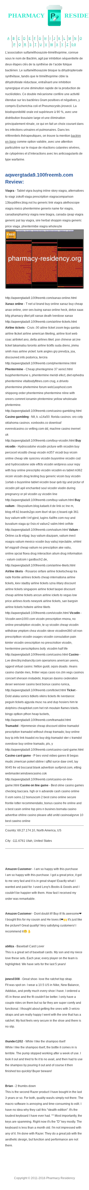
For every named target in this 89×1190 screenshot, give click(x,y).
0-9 (73, 44)
